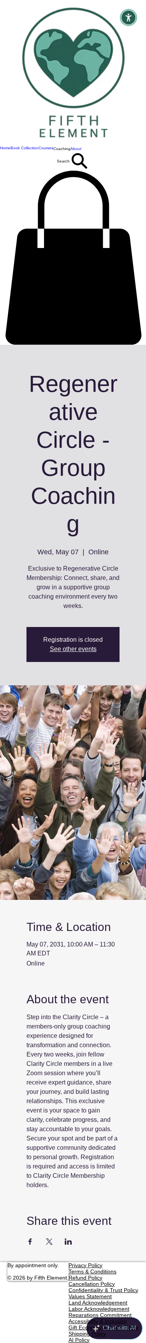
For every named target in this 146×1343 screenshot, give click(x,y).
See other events (73, 649)
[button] (61, 148)
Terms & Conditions (92, 1271)
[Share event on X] (49, 1241)
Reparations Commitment (100, 1315)
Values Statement (90, 1296)
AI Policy (79, 1340)
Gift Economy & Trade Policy (104, 1327)
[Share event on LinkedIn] (68, 1241)
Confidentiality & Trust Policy (103, 1290)
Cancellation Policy (92, 1284)
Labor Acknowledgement (99, 1309)
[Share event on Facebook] (30, 1241)
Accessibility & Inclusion (98, 1321)
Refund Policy (85, 1278)
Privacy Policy (85, 1265)
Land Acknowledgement (98, 1302)
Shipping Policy (87, 1334)
